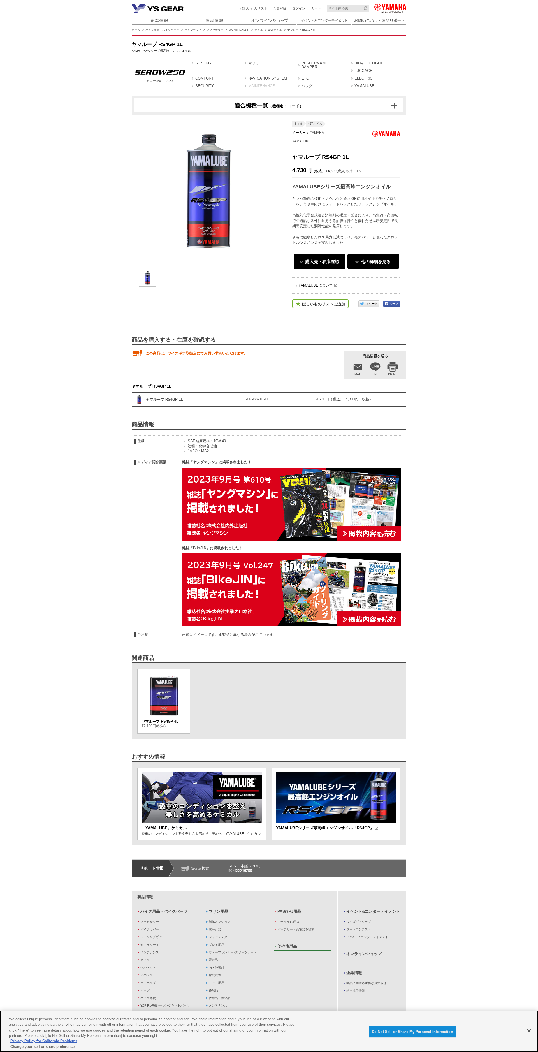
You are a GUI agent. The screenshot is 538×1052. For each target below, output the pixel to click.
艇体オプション (219, 921)
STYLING (203, 63)
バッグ (307, 86)
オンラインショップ (364, 953)
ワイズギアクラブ (358, 921)
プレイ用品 (216, 944)
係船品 (213, 990)
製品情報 (145, 897)
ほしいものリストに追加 (323, 304)
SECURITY (204, 86)
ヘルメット (148, 967)
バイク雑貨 (148, 998)
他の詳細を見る (376, 261)
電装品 (213, 959)
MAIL (357, 374)
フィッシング (218, 937)
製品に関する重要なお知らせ (366, 983)
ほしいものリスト (253, 8)
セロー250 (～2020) (160, 80)
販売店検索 (200, 868)
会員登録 (279, 8)
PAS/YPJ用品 (289, 911)
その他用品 (287, 946)
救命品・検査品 (219, 998)
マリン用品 (218, 911)
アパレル (146, 975)
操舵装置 (215, 975)
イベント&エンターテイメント (373, 911)
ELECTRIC (363, 78)
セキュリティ (149, 944)
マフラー (255, 63)
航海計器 (215, 929)
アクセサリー (215, 29)
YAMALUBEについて (315, 285)
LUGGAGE (363, 71)
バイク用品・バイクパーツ (162, 29)
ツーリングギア (151, 937)
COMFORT (204, 78)
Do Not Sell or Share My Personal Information (412, 1032)
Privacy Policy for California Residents (43, 1041)
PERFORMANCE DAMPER (316, 65)
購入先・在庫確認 (322, 261)
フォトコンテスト (358, 929)
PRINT (392, 374)
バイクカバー (149, 929)
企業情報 (354, 972)
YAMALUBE (364, 86)
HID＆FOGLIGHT (368, 63)
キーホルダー (149, 982)
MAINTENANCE (239, 29)
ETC (305, 78)
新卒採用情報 (355, 990)
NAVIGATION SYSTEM (267, 78)
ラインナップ (192, 29)
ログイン (298, 8)
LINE (375, 374)
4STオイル (275, 29)
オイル (258, 29)
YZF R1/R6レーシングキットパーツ (165, 1005)
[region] (269, 1031)
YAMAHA (316, 133)
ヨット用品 (216, 982)
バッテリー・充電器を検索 (295, 929)
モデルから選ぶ (288, 921)
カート (316, 8)
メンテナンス (149, 952)
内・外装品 (216, 967)
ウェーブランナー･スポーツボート (233, 952)
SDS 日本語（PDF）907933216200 (245, 868)
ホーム (136, 29)
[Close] (529, 1031)
